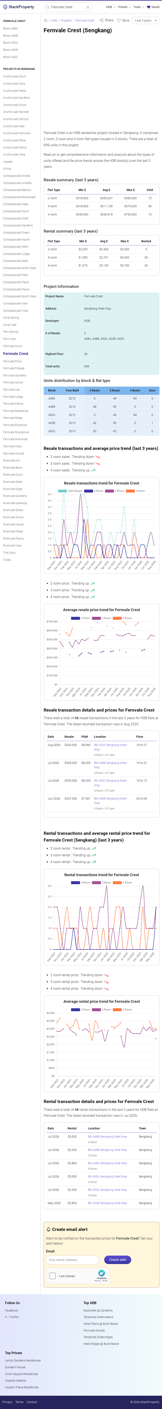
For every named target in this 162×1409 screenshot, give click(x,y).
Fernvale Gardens (14, 375)
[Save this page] (122, 20)
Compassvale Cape (15, 204)
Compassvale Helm (15, 247)
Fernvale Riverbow (15, 425)
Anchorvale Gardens (16, 98)
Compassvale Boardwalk (19, 197)
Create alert (117, 1260)
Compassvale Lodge (16, 254)
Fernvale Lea (11, 389)
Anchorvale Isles (13, 126)
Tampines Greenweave (98, 1317)
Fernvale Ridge (12, 418)
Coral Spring (11, 317)
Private (123, 7)
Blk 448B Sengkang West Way (107, 1136)
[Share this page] (106, 20)
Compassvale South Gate (19, 296)
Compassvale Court (16, 211)
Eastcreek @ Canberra (98, 1310)
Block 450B (10, 50)
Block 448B (10, 36)
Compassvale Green (16, 232)
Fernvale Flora (12, 361)
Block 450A (10, 43)
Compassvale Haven (16, 239)
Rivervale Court (13, 474)
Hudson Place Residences (22, 1387)
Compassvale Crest (15, 218)
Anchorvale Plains (15, 147)
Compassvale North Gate (19, 268)
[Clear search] (87, 7)
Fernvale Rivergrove (16, 432)
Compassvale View (15, 303)
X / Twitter (12, 1317)
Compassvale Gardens (18, 225)
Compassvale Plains (16, 289)
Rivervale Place (13, 531)
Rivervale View (12, 545)
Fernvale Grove (13, 382)
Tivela (7, 560)
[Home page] (45, 20)
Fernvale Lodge (13, 397)
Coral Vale (9, 325)
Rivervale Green (13, 510)
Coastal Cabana (15, 1380)
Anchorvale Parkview (17, 133)
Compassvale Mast (15, 261)
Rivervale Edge (12, 489)
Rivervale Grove (13, 517)
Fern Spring (10, 332)
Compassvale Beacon (17, 190)
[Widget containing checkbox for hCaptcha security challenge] (78, 1276)
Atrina (7, 169)
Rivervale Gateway (15, 503)
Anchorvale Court (14, 76)
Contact (32, 1402)
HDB (109, 7)
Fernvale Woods (13, 453)
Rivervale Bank (12, 468)
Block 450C (10, 57)
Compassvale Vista (15, 311)
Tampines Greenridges (98, 1337)
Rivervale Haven (13, 524)
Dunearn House (15, 1367)
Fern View (9, 339)
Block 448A (10, 28)
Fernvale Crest (15, 354)
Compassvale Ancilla (16, 176)
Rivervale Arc (11, 460)
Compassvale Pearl (15, 275)
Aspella (8, 162)
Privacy (7, 1402)
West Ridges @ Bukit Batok (101, 1344)
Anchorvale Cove (14, 83)
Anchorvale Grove (14, 105)
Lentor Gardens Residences (23, 1360)
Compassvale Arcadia (17, 183)
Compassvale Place (16, 282)
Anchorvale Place (14, 140)
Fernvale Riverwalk (15, 439)
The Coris (9, 553)
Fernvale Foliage (13, 368)
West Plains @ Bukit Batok (101, 1324)
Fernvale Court (12, 346)
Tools (137, 7)
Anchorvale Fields (14, 91)
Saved (155, 7)
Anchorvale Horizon (16, 119)
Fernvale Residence (15, 411)
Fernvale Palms (13, 404)
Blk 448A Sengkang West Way (107, 1163)
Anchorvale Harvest (16, 112)
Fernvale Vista (12, 446)
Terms (19, 1402)
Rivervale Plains (13, 538)
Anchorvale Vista (14, 154)
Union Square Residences (21, 1374)
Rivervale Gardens (15, 496)
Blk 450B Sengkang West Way (107, 1203)
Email (50, 1251)
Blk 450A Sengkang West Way (107, 1176)
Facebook (11, 1310)
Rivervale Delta (12, 482)
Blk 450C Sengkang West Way (107, 1190)
